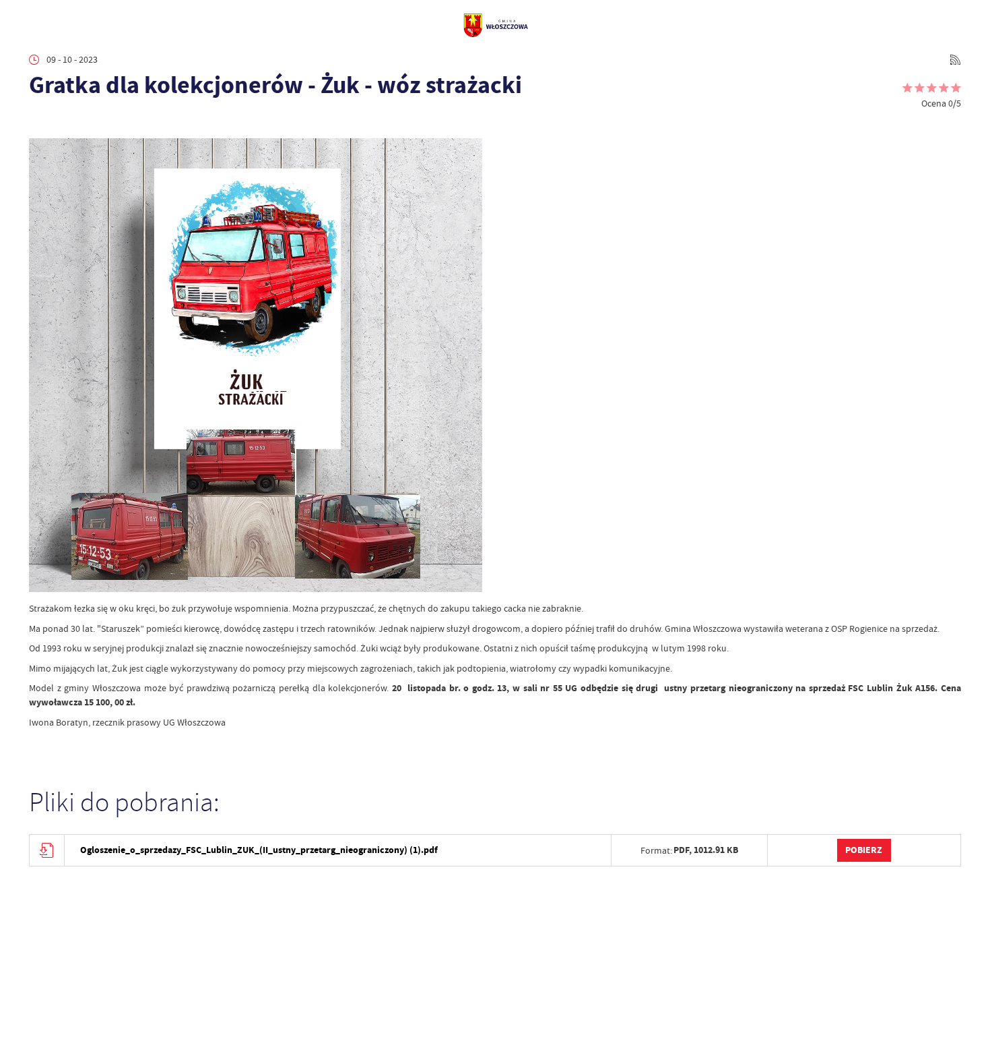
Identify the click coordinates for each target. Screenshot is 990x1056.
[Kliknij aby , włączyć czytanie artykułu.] (38, 121)
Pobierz (863, 850)
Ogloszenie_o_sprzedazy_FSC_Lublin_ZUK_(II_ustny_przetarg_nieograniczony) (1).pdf (259, 850)
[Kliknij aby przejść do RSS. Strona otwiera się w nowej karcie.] (955, 59)
